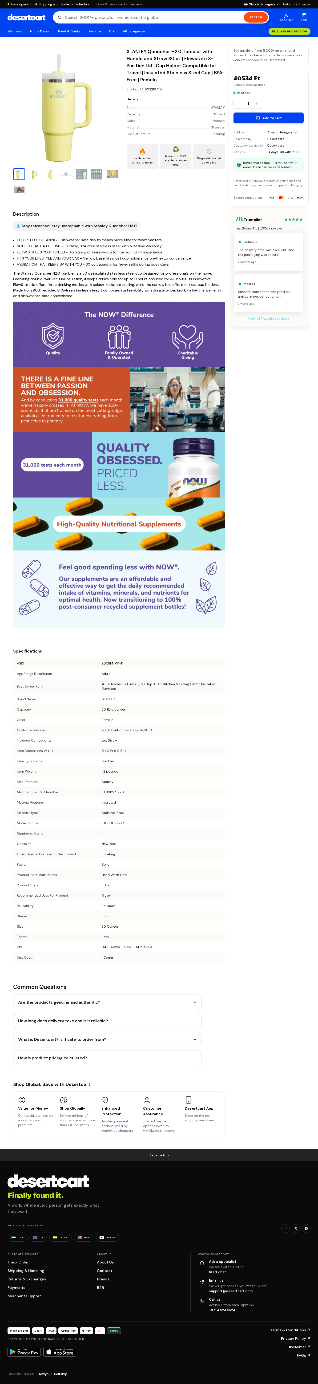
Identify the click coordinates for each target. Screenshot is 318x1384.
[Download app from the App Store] (59, 1352)
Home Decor (40, 31)
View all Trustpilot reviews (268, 318)
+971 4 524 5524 (222, 1310)
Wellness (15, 31)
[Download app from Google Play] (24, 1352)
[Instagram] (285, 1228)
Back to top (159, 1155)
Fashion (95, 31)
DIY (111, 31)
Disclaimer (298, 1347)
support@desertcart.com (231, 1291)
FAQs (303, 1355)
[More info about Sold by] (296, 132)
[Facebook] (306, 1228)
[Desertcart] (26, 17)
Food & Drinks (69, 31)
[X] (296, 1228)
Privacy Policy (295, 1338)
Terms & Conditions (290, 1330)
